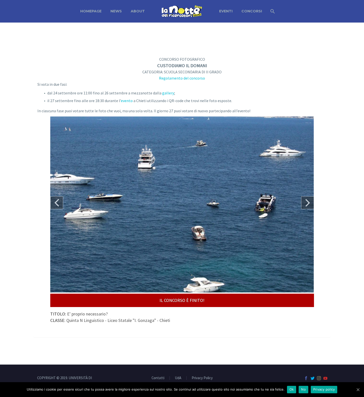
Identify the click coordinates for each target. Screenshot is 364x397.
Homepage (91, 11)
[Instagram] (319, 378)
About (138, 11)
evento (127, 100)
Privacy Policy (202, 378)
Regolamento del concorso (182, 78)
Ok (291, 389)
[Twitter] (312, 378)
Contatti (158, 378)
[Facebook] (306, 378)
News (116, 11)
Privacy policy (324, 389)
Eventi (226, 11)
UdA (178, 378)
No (303, 389)
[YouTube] (325, 378)
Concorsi (251, 11)
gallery (168, 92)
